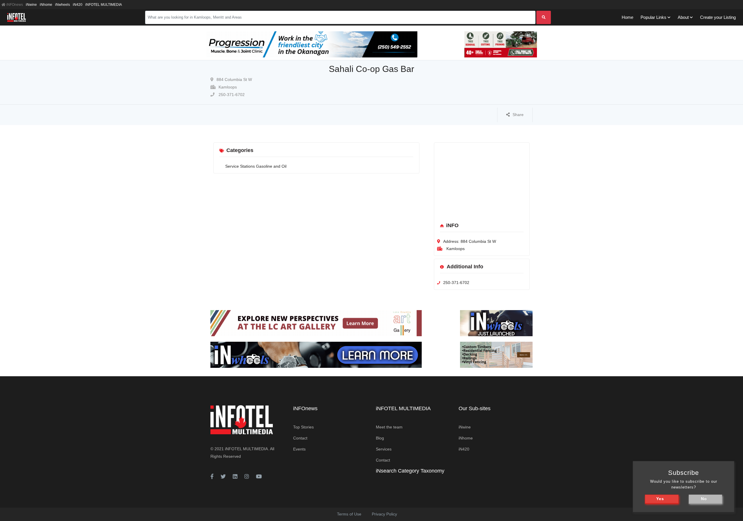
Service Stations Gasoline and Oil (255, 166)
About (683, 17)
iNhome (46, 5)
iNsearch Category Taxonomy (410, 471)
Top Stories (303, 427)
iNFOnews (14, 5)
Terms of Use (349, 514)
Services (384, 449)
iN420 (77, 5)
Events (299, 449)
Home (627, 17)
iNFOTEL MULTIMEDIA (103, 5)
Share (518, 114)
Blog (380, 438)
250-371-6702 (231, 94)
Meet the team (389, 427)
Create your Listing (718, 17)
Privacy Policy (384, 514)
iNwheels (62, 5)
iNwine (31, 5)
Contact (300, 438)
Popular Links (653, 17)
